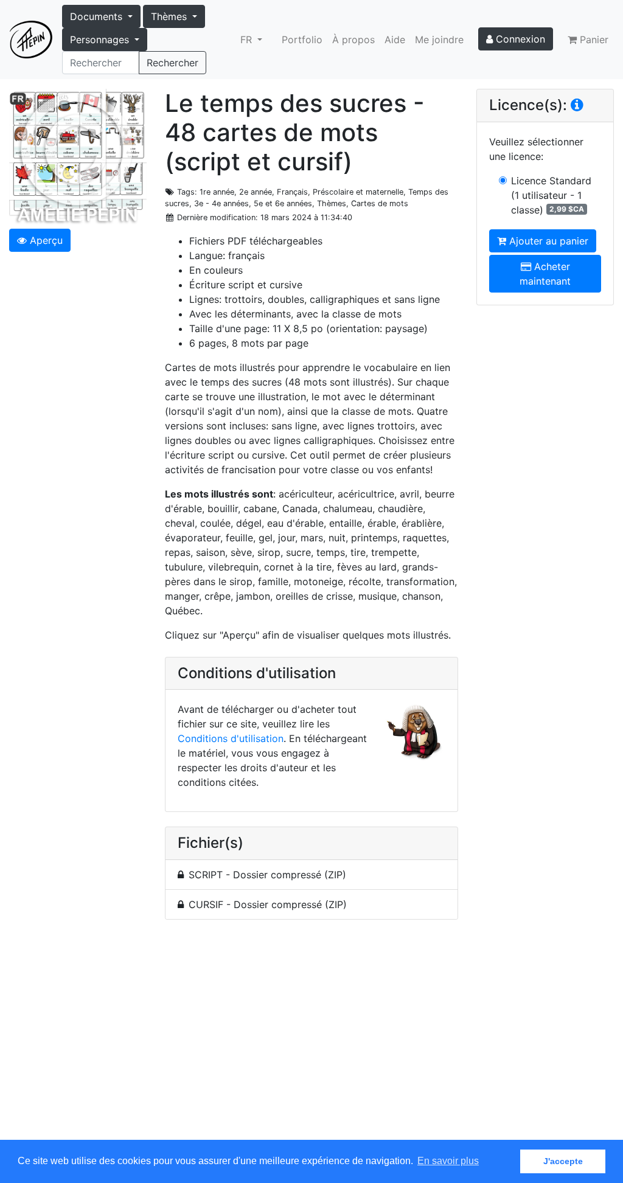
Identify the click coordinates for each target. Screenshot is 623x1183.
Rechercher (172, 63)
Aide (395, 39)
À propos (353, 39)
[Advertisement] (311, 1036)
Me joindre (439, 39)
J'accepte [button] (563, 1161)
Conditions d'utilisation (231, 738)
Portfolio (302, 39)
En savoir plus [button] (448, 1161)
